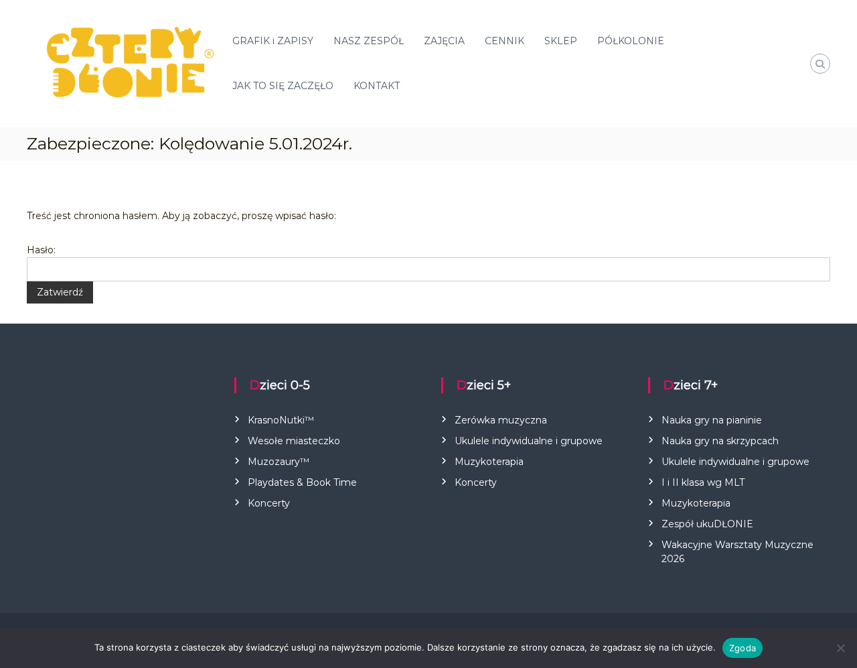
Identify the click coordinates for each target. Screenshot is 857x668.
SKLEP (560, 41)
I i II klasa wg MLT (703, 482)
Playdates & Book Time (302, 482)
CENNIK (504, 41)
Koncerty (269, 503)
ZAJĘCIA (444, 41)
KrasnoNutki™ (281, 420)
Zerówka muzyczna (501, 420)
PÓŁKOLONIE (630, 41)
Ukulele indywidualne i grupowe (529, 441)
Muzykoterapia (489, 462)
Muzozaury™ (278, 462)
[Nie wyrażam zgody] (840, 648)
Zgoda (742, 648)
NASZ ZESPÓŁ (368, 41)
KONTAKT (377, 86)
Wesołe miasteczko (294, 441)
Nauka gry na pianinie (711, 420)
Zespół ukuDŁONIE (707, 524)
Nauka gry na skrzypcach (720, 441)
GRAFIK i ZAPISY (272, 41)
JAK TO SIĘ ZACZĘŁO (282, 86)
